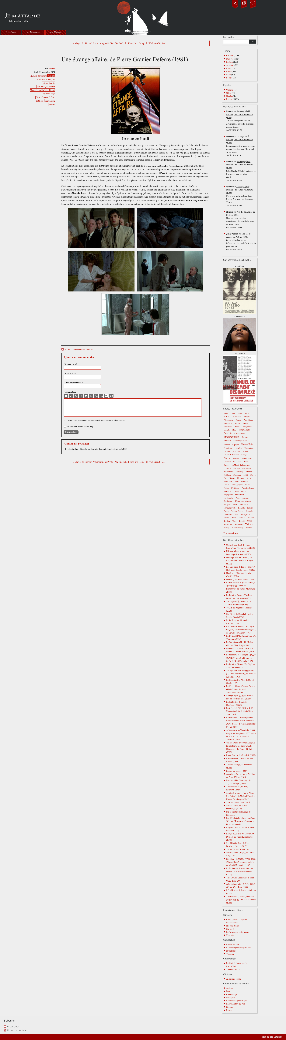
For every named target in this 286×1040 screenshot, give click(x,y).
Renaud (52, 68)
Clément (229, 89)
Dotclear (278, 1037)
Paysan (226, 484)
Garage (244, 454)
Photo (228, 68)
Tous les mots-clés (230, 532)
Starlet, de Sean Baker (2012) (238, 849)
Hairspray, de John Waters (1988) (240, 579)
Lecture (229, 61)
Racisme (245, 498)
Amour (238, 420)
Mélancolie (246, 468)
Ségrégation (245, 514)
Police (226, 488)
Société (229, 77)
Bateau (237, 426)
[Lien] (111, 396)
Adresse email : (71, 373)
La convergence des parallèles (238, 947)
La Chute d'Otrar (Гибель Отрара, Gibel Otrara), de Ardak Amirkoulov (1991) (240, 689)
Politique (235, 487)
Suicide (251, 517)
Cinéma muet (244, 429)
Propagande (228, 494)
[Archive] (244, 8)
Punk (237, 498)
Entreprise (50, 79)
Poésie (248, 484)
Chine (234, 430)
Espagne (235, 444)
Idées (228, 74)
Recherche (228, 37)
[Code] (91, 396)
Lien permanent (40, 75)
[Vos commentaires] (253, 8)
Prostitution (239, 494)
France (245, 451)
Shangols (230, 935)
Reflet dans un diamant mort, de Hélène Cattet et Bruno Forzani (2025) (239, 871)
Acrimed (230, 988)
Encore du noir (232, 944)
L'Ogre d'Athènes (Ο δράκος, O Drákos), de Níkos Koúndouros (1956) (240, 836)
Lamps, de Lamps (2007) (237, 770)
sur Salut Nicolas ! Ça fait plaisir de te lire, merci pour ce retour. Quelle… (240, 171)
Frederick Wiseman (231, 454)
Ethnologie (228, 448)
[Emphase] (71, 396)
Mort (246, 474)
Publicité (39, 100)
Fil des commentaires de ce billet (79, 349)
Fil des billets (13, 1026)
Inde (239, 461)
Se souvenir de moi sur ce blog (80, 426)
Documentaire (231, 437)
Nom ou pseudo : (71, 364)
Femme (227, 451)
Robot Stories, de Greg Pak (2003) (241, 755)
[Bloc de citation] (106, 396)
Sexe (234, 517)
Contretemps (231, 994)
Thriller (227, 521)
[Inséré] (76, 396)
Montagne (237, 475)
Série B (227, 517)
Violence (249, 524)
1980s (240, 413)
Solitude (242, 517)
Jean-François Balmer (46, 86)
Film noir (236, 451)
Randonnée (228, 501)
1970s (233, 413)
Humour (227, 461)
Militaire (227, 475)
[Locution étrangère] (96, 396)
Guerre (227, 458)
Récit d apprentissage (243, 501)
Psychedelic (228, 498)
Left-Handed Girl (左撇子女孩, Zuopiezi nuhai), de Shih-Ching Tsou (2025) (239, 711)
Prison (236, 491)
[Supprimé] (81, 396)
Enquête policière (240, 440)
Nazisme (240, 478)
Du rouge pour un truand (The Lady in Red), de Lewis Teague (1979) (239, 560)
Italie (246, 461)
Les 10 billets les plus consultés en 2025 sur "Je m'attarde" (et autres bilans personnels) (240, 821)
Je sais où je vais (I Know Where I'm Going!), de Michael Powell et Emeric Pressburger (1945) (240, 796)
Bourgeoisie (247, 426)
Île (234, 461)
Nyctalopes (231, 950)
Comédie (228, 433)
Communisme (239, 433)
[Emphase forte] (66, 396)
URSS (249, 521)
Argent (245, 423)
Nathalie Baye (49, 93)
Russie (250, 507)
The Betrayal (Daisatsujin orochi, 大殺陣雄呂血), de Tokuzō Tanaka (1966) (241, 899)
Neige (249, 478)
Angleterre (228, 423)
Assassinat (228, 426)
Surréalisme (50, 100)
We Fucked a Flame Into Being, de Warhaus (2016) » (140, 43)
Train (234, 521)
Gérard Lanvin (49, 82)
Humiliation (246, 458)
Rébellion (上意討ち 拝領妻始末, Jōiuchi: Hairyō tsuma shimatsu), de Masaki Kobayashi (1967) (241, 862)
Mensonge (239, 471)
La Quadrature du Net (235, 1003)
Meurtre (249, 471)
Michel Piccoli (49, 90)
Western (249, 527)
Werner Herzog (237, 527)
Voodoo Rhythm (233, 969)
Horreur (236, 458)
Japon (226, 464)
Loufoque (227, 468)
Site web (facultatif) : (73, 382)
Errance (227, 444)
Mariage (236, 468)
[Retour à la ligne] (101, 396)
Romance (244, 504)
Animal (237, 423)
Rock (235, 504)
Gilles (228, 92)
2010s (226, 416)
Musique (229, 58)
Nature (232, 478)
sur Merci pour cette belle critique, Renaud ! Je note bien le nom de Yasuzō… (239, 196)
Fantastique (249, 448)
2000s (246, 413)
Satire (226, 511)
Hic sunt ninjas (232, 925)
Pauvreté (244, 481)
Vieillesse (239, 524)
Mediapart (230, 997)
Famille (238, 447)
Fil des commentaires (17, 1030)
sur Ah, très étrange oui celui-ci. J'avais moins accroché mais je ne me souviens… (240, 120)
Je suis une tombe (233, 978)
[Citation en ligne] (86, 396)
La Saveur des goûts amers (237, 932)
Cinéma (51, 75)
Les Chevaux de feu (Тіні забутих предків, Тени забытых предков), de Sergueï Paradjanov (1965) (241, 629)
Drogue (245, 437)
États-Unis (247, 444)
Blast (228, 991)
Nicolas (229, 96)
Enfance (227, 440)
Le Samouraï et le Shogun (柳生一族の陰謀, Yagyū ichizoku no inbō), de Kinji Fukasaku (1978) (241, 657)
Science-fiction (237, 511)
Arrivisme (40, 79)
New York (228, 481)
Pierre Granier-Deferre (45, 97)
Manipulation (35, 90)
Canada (227, 430)
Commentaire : (70, 391)
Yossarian (230, 953)
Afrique (247, 416)
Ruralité (241, 507)
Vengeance (228, 524)
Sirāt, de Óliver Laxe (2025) (238, 802)
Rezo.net (230, 1010)
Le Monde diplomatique (241, 465)
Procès (243, 491)
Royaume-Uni (230, 507)
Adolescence (236, 416)
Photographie (237, 484)
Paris (237, 481)
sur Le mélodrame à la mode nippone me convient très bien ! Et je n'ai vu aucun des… (240, 145)
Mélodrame (228, 471)
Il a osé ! (230, 928)
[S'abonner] (235, 8)
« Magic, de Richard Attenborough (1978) (93, 43)
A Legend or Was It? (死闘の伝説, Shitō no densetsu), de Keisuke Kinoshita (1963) (240, 673)
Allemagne (228, 419)
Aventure (230, 65)
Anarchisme (248, 420)
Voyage (226, 527)
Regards (229, 1006)
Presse (228, 71)
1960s (226, 413)
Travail (52, 104)
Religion (227, 504)
